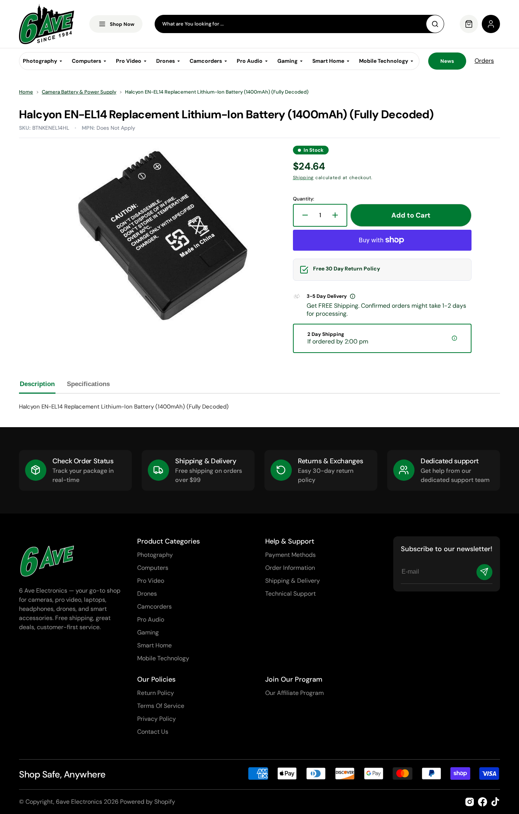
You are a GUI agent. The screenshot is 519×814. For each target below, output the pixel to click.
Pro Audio (150, 619)
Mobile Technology (163, 658)
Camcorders (154, 606)
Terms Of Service (160, 706)
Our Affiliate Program (294, 693)
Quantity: (303, 199)
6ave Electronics (79, 802)
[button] (491, 24)
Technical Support (290, 594)
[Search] (435, 24)
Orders (484, 61)
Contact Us (152, 732)
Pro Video (150, 581)
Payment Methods (290, 555)
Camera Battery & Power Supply (79, 92)
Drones (147, 594)
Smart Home (154, 645)
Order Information (290, 568)
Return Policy (155, 693)
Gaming (148, 632)
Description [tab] (37, 384)
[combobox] (299, 24)
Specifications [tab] (88, 384)
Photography (155, 555)
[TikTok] (495, 801)
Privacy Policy (156, 719)
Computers (152, 568)
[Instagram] (469, 801)
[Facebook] (482, 801)
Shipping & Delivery (292, 581)
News (447, 61)
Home (26, 92)
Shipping (303, 178)
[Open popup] (352, 296)
